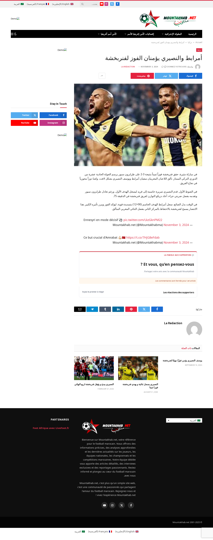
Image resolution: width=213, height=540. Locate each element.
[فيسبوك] (208, 183)
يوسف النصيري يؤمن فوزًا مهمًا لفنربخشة (182, 360)
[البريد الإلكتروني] (208, 215)
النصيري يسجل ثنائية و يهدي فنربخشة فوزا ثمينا (140, 386)
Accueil (199, 42)
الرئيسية (192, 33)
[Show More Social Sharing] (102, 76)
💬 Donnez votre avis (175, 67)
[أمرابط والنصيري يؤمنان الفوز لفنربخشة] (138, 125)
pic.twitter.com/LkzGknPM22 (142, 220)
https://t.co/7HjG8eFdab (143, 237)
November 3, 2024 (176, 225)
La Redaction (128, 67)
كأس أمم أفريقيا (109, 33)
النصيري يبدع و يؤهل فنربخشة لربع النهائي (94, 384)
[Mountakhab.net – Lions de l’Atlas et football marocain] (168, 18)
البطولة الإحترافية (173, 33)
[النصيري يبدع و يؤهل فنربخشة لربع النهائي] (94, 368)
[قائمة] (12, 34)
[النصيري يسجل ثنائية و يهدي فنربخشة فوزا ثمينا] (138, 368)
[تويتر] (208, 191)
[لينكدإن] (208, 199)
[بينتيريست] (208, 207)
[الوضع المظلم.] (15, 34)
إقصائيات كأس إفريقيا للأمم (140, 33)
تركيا (190, 42)
